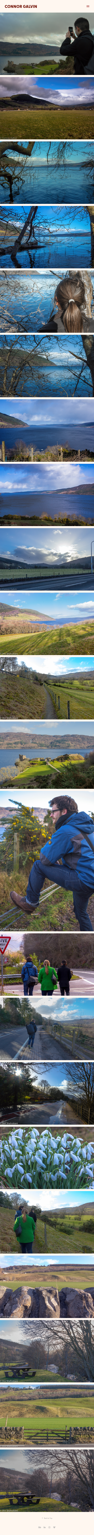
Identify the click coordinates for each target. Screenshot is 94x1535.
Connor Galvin (21, 6)
